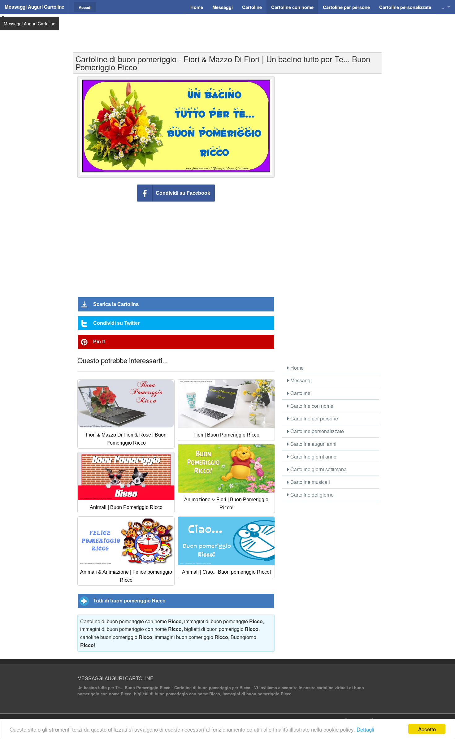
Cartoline (299, 393)
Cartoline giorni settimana (318, 469)
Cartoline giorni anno (312, 456)
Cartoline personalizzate (316, 431)
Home (296, 367)
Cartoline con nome (311, 405)
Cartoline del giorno (311, 494)
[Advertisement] (227, 29)
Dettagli (365, 729)
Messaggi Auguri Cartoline (34, 6)
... (442, 7)
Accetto (427, 729)
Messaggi (300, 380)
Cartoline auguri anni (312, 443)
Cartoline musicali (309, 481)
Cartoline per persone (313, 418)
